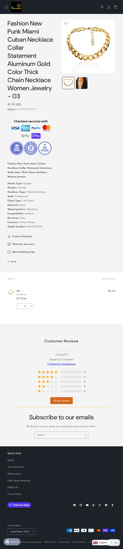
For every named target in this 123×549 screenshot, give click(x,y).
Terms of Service (16, 466)
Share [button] (13, 261)
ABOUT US (13, 487)
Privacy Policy (14, 493)
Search (11, 460)
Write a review (62, 401)
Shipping (11, 109)
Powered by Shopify (34, 542)
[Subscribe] (85, 435)
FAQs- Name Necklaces (19, 480)
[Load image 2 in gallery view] (82, 83)
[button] (6, 7)
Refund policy (14, 473)
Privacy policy (64, 542)
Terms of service (79, 542)
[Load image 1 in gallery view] (68, 83)
